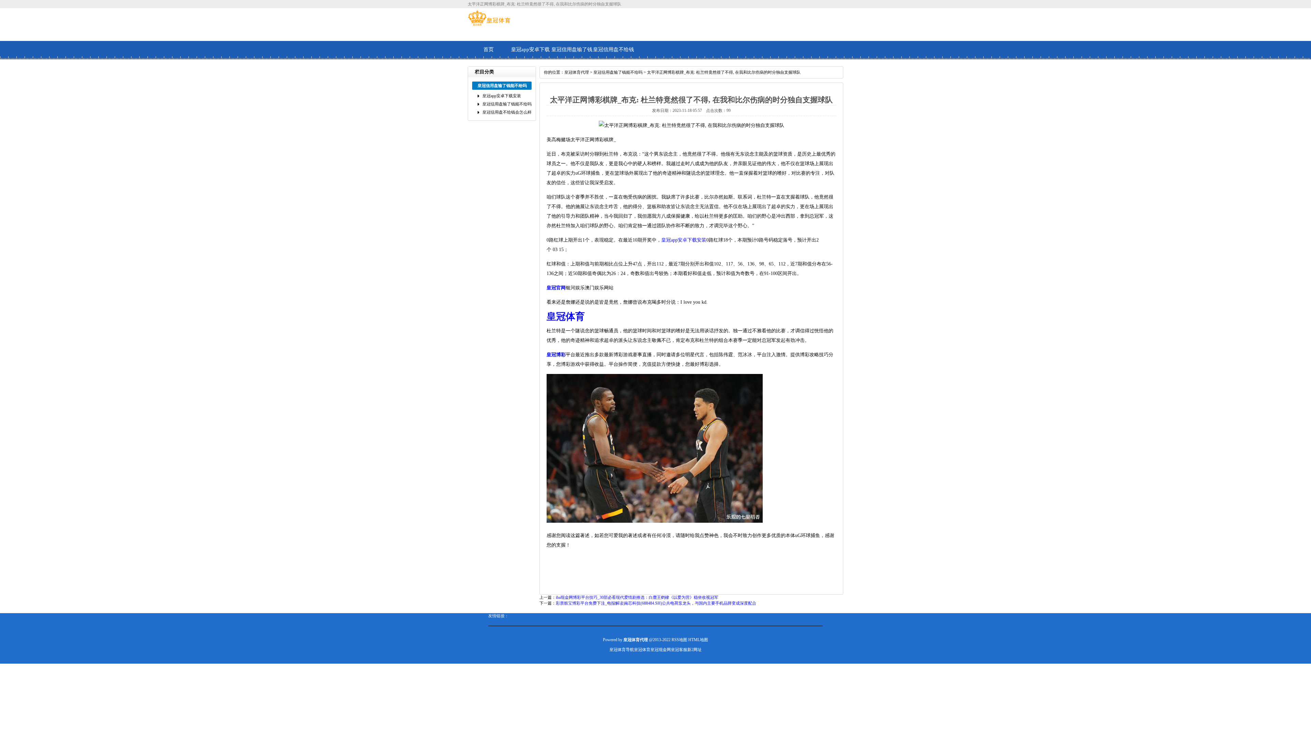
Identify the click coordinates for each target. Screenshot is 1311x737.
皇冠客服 (679, 649)
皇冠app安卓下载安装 (530, 53)
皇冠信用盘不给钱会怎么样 (613, 53)
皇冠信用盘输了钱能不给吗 (571, 53)
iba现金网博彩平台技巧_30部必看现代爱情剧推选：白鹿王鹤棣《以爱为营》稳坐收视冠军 (637, 597)
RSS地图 (679, 639)
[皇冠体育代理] (489, 24)
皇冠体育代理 (576, 72)
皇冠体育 (642, 649)
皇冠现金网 (660, 649)
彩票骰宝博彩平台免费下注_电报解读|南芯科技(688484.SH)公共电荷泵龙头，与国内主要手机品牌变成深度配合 (656, 603)
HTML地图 (698, 639)
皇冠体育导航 (621, 649)
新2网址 (694, 649)
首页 (488, 49)
